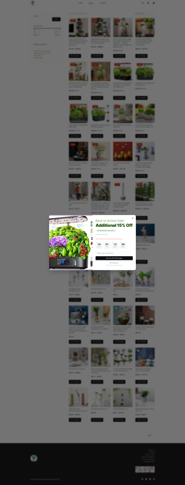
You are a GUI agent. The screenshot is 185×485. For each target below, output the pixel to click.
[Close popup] (132, 218)
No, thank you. (114, 263)
